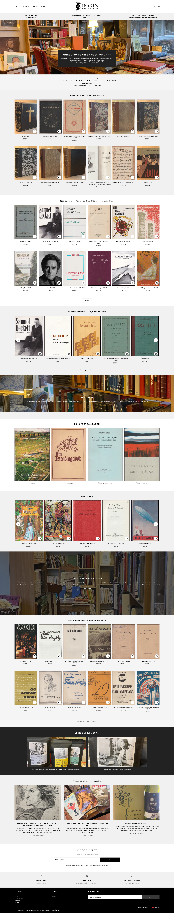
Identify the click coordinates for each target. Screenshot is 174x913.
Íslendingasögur (68, 483)
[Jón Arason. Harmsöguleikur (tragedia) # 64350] (116, 336)
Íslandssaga (32, 483)
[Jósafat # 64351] (145, 336)
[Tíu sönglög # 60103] (50, 641)
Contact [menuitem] (42, 6)
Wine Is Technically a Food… (136, 823)
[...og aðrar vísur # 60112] (25, 688)
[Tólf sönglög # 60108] (123, 641)
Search (53, 896)
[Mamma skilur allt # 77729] (116, 520)
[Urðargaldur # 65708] (25, 268)
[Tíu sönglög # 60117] (50, 688)
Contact (16, 902)
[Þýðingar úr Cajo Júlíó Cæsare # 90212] (123, 163)
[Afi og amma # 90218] (123, 117)
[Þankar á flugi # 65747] (123, 268)
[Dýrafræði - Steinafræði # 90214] (74, 163)
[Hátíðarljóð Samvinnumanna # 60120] (123, 688)
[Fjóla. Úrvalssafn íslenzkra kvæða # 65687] (99, 222)
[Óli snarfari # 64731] (145, 520)
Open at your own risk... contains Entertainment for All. (87, 824)
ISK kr (155, 907)
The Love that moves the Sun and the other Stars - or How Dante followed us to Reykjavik (38, 824)
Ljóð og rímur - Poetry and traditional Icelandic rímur (87, 201)
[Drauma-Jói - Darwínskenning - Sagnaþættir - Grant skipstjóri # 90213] (99, 163)
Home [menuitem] (16, 6)
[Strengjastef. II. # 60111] (148, 641)
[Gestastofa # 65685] (74, 222)
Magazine (17, 900)
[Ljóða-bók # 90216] (25, 163)
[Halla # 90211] (148, 163)
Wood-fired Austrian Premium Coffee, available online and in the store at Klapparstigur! (56, 769)
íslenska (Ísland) (143, 907)
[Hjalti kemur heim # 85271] (87, 520)
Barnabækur (87, 496)
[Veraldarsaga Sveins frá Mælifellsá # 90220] (74, 117)
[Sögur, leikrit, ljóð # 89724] (50, 222)
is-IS (155, 6)
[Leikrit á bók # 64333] (87, 336)
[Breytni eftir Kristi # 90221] (50, 117)
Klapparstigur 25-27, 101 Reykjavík (87, 63)
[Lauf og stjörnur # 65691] (123, 222)
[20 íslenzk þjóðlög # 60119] (99, 688)
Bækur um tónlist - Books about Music (87, 620)
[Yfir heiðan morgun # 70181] (99, 268)
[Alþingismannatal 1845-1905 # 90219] (99, 117)
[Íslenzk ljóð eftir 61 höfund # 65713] (74, 268)
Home (16, 896)
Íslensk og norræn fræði (105, 483)
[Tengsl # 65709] (50, 268)
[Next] (156, 340)
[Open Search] (148, 6)
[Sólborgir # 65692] (148, 222)
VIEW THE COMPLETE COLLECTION (87, 722)
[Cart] (159, 6)
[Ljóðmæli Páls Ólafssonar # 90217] (148, 117)
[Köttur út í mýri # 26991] (29, 520)
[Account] (151, 6)
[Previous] (18, 340)
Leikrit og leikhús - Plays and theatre (87, 311)
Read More (49, 832)
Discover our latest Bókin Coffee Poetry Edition (117, 769)
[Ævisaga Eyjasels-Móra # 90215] (50, 163)
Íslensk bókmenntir (141, 483)
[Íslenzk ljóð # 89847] (25, 222)
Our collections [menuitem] (25, 6)
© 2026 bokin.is (19, 910)
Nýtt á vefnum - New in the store (87, 95)
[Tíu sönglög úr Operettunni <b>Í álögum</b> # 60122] (148, 688)
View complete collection (87, 370)
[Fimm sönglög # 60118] (74, 688)
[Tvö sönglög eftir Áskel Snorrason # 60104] (74, 641)
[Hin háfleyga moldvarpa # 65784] (148, 268)
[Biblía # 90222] (25, 117)
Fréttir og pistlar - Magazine (87, 781)
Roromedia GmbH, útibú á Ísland (49, 910)
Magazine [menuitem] (35, 6)
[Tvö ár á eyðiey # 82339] (58, 520)
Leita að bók (87, 17)
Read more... (87, 588)
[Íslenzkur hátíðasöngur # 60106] (99, 641)
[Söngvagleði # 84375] (25, 641)
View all (87, 300)
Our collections (18, 898)
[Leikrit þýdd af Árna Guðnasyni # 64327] (58, 336)
